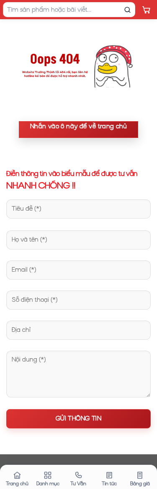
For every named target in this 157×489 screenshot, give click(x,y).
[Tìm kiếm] (127, 10)
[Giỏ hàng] (146, 9)
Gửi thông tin (78, 418)
